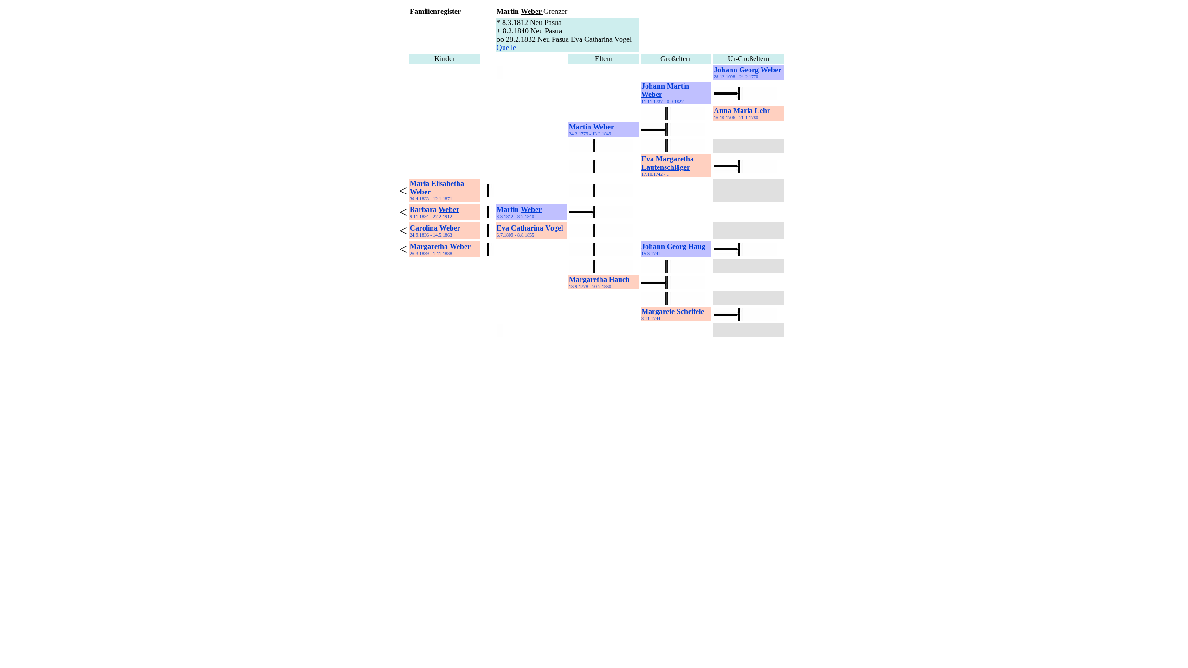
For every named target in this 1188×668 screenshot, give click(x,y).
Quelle (506, 47)
